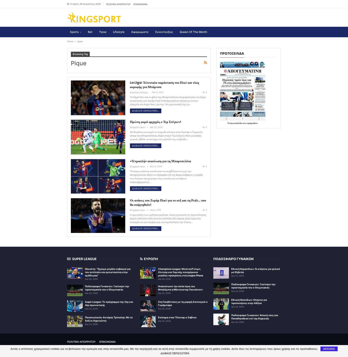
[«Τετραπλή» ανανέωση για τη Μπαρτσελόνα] (98, 176)
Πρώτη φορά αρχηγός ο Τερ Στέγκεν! (155, 122)
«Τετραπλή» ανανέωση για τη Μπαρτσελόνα (160, 161)
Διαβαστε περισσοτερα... (145, 111)
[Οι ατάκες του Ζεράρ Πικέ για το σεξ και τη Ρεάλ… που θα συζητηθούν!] (98, 215)
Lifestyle (119, 32)
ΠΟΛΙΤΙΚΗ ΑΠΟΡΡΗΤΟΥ (118, 4)
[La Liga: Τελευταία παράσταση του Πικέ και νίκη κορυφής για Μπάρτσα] (98, 97)
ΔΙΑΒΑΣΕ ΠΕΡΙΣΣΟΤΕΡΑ (175, 353)
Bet (90, 32)
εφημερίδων (252, 123)
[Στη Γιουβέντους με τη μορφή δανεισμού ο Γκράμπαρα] (148, 306)
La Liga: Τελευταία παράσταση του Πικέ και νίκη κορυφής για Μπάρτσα (164, 84)
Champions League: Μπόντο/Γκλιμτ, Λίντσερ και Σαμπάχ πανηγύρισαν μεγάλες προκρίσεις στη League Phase (180, 272)
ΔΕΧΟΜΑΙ (329, 348)
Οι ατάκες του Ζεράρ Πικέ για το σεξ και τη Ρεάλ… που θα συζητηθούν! (168, 202)
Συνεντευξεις (164, 32)
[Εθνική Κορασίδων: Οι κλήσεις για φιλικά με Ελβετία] (221, 273)
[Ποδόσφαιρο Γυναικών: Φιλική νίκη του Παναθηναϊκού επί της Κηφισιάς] (221, 319)
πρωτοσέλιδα (236, 123)
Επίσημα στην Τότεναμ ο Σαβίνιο (177, 317)
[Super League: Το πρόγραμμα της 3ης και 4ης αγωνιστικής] (75, 306)
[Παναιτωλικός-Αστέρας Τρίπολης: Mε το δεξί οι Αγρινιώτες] (75, 321)
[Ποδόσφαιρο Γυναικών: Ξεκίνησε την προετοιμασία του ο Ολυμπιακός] (75, 290)
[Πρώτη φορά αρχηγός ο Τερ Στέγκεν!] (98, 137)
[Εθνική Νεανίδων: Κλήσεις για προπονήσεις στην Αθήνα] (221, 304)
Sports (74, 32)
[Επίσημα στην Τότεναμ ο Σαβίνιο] (148, 321)
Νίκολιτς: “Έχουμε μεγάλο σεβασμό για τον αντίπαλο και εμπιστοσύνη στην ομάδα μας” (107, 272)
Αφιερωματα (139, 32)
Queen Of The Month (193, 32)
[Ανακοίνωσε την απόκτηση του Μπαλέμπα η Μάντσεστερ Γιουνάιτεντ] (148, 290)
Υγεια (102, 32)
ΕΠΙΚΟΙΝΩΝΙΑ (140, 4)
